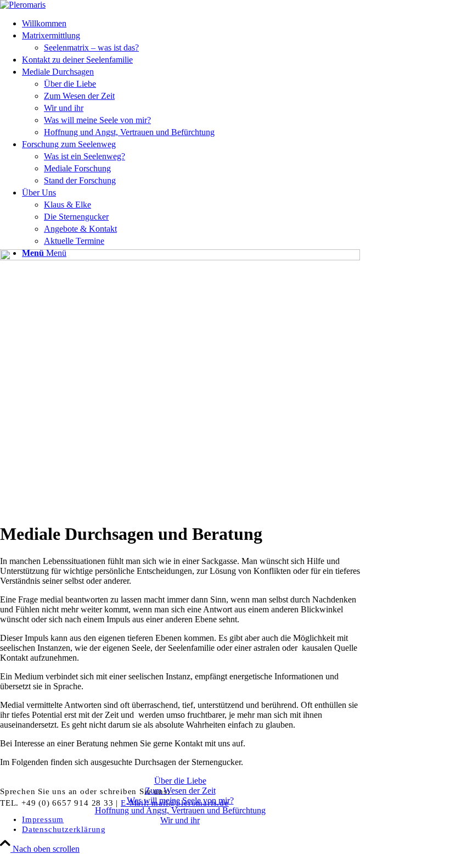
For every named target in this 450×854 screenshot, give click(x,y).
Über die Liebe (180, 780)
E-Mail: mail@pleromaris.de (175, 803)
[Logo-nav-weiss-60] (23, 4)
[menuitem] (191, 24)
